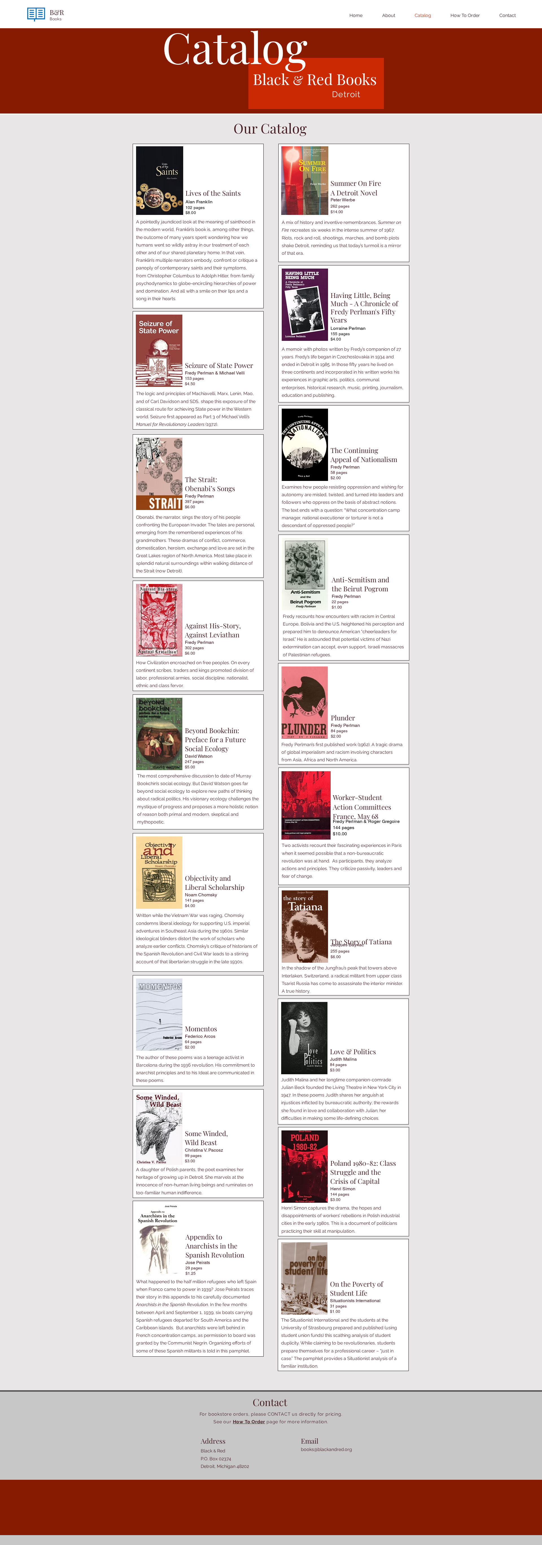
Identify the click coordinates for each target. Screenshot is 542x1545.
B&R (57, 12)
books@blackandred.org (326, 1449)
